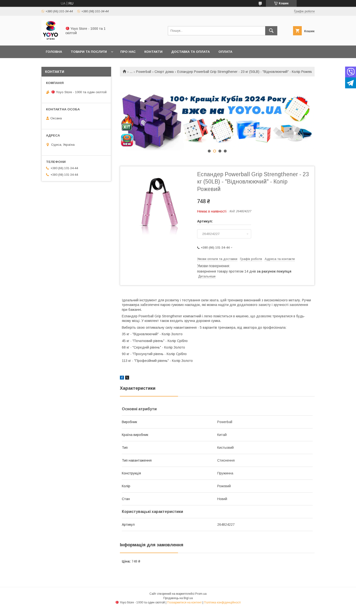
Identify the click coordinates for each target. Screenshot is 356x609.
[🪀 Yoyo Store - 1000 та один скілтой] (50, 39)
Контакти (153, 51)
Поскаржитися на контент (184, 602)
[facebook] (122, 378)
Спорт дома (164, 72)
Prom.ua (201, 593)
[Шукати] (271, 30)
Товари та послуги (89, 51)
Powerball (143, 72)
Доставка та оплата (190, 51)
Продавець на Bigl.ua (178, 598)
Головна (54, 51)
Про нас (128, 51)
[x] (127, 378)
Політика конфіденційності (222, 602)
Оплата (225, 51)
